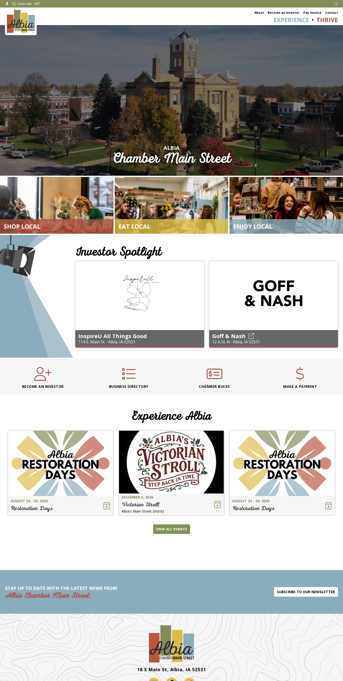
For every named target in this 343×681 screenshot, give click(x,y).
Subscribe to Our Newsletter (306, 591)
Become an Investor (284, 13)
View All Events (171, 529)
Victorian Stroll (140, 504)
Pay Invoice (312, 13)
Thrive (327, 20)
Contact (331, 13)
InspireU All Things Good (112, 336)
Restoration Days (32, 508)
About (259, 13)
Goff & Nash (229, 336)
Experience (291, 20)
